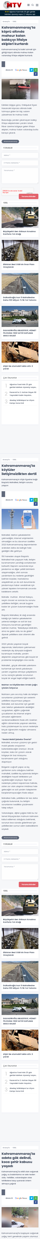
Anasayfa (6, 21)
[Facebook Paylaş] (36, 74)
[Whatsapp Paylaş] (36, 70)
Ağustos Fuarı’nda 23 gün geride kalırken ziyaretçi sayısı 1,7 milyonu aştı (20, 13)
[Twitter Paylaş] (31, 70)
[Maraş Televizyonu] (12, 5)
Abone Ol (9, 70)
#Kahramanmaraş (10, 141)
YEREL (14, 21)
